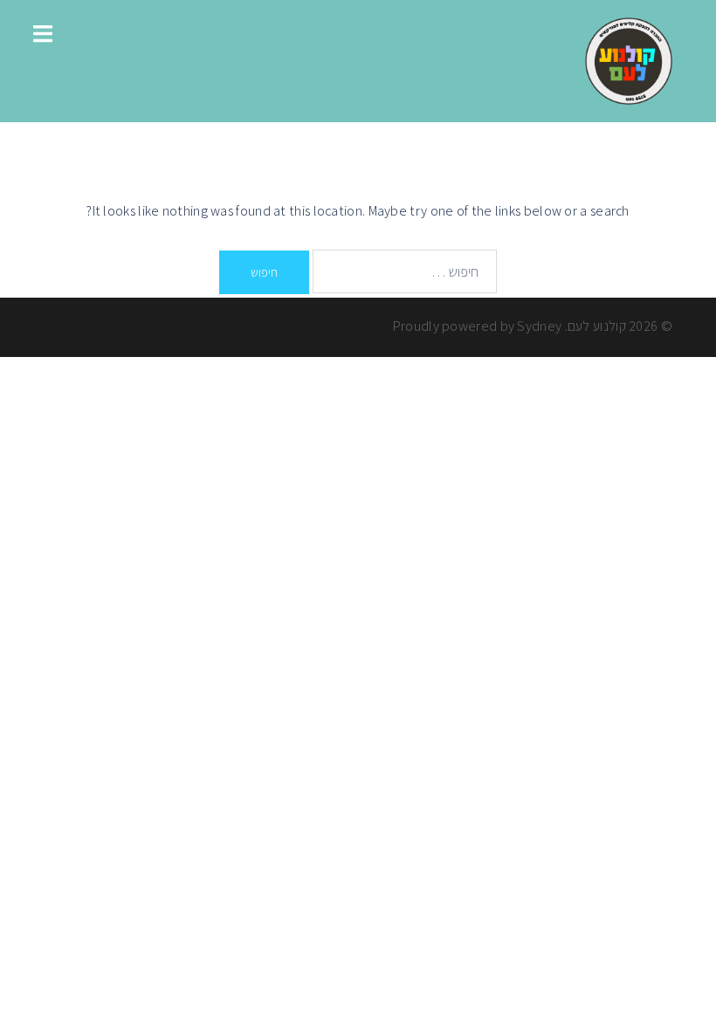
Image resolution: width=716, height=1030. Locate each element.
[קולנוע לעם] (628, 60)
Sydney (539, 326)
